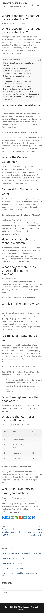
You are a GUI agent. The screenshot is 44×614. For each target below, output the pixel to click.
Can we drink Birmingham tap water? (19, 73)
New (3, 588)
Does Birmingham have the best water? (20, 92)
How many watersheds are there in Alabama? (18, 77)
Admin (5, 24)
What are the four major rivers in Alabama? (22, 94)
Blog (23, 24)
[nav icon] (38, 5)
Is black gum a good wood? (13, 568)
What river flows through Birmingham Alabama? (19, 98)
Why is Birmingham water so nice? (17, 86)
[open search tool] (32, 5)
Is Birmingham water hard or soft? (18, 89)
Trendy (4, 593)
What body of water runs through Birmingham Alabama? (18, 82)
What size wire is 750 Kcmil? (13, 558)
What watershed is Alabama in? (17, 68)
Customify (21, 609)
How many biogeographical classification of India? (19, 574)
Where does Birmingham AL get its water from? (20, 64)
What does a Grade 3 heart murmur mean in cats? (22, 553)
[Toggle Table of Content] (37, 60)
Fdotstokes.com (15, 3)
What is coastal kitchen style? (14, 563)
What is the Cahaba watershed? (17, 71)
